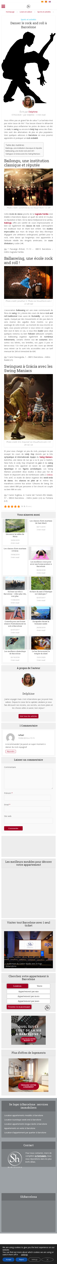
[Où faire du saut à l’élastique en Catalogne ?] (41, 583)
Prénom (8, 793)
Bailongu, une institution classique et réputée (24, 148)
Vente (39, 986)
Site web (7, 816)
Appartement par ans (28, 991)
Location (17, 986)
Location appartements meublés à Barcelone (23, 1115)
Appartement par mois (28, 996)
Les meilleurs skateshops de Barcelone (15, 652)
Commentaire (10, 767)
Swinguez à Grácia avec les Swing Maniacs (23, 154)
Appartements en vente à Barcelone (19, 1128)
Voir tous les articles (28, 716)
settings (24, 1254)
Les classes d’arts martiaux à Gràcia (15, 549)
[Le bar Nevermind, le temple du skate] (41, 642)
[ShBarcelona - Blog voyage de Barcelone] (28, 5)
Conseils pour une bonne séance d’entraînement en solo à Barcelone (15, 623)
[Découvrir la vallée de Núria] (15, 525)
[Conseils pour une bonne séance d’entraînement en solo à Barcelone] (15, 613)
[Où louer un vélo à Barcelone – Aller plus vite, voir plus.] (15, 583)
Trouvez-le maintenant (19, 1007)
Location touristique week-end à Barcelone (22, 1119)
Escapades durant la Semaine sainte (41, 622)
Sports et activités (28, 19)
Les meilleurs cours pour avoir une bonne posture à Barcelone (41, 564)
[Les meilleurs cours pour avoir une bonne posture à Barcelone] (41, 553)
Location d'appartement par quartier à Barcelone (25, 1132)
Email (7, 804)
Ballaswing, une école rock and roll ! (20, 151)
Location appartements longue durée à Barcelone (25, 1124)
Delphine (33, 111)
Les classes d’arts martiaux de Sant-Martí (41, 522)
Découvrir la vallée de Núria (15, 535)
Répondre (10, 751)
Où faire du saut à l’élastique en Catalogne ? (41, 592)
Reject (21, 1259)
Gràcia (49, 474)
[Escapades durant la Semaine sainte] (41, 613)
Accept (8, 1259)
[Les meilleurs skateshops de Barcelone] (15, 642)
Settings (34, 1259)
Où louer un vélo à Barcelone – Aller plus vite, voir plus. (15, 593)
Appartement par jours (28, 1001)
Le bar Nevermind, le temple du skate (41, 652)
